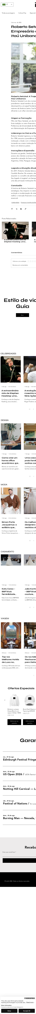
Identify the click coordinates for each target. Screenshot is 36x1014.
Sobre (4, 936)
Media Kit (23, 936)
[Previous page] (33, 470)
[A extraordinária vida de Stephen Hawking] (15, 290)
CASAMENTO (7, 612)
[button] (12, 835)
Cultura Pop (22, 13)
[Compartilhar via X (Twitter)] (16, 270)
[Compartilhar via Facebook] (12, 270)
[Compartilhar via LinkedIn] (21, 270)
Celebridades (15, 263)
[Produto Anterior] (5, 761)
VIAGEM (5, 679)
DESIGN (4, 481)
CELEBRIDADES (8, 414)
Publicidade (13, 936)
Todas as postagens (8, 13)
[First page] (29, 470)
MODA (4, 545)
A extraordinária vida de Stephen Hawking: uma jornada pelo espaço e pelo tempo (15, 302)
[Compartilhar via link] (25, 270)
